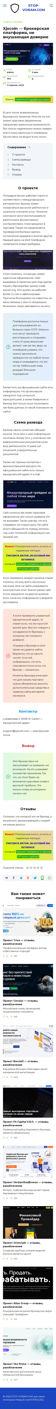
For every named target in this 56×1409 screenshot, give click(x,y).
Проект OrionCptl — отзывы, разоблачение (21, 1244)
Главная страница (13, 22)
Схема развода (21, 159)
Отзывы (17, 174)
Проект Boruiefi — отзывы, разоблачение (20, 1063)
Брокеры (12, 59)
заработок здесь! (39, 99)
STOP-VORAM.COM (33, 7)
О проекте (18, 154)
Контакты (18, 164)
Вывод (16, 169)
